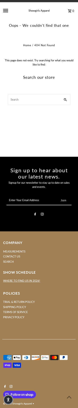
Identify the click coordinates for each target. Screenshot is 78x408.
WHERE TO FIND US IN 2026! (21, 280)
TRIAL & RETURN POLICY (19, 302)
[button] (8, 400)
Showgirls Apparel (39, 10)
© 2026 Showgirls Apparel (18, 403)
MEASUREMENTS (14, 251)
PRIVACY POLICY (13, 317)
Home (27, 45)
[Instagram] (42, 215)
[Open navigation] (9, 10)
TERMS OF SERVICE (15, 312)
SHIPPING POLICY (14, 307)
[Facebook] (35, 215)
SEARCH (8, 261)
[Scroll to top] (69, 397)
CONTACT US (11, 256)
